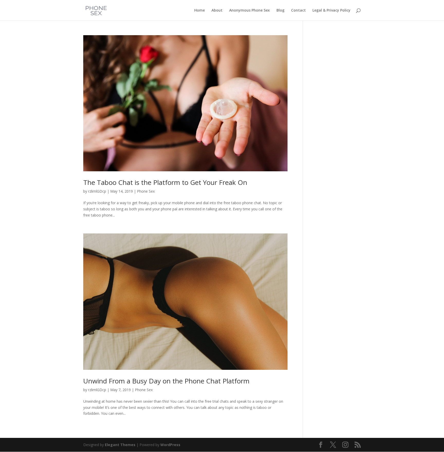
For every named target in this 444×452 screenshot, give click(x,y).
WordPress (170, 444)
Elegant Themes (120, 444)
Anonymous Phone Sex (249, 10)
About (217, 10)
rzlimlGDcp (97, 191)
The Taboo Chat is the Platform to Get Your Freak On (165, 182)
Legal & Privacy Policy (331, 10)
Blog (280, 10)
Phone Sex (146, 191)
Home (199, 10)
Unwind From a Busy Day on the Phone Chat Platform (166, 380)
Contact (298, 10)
